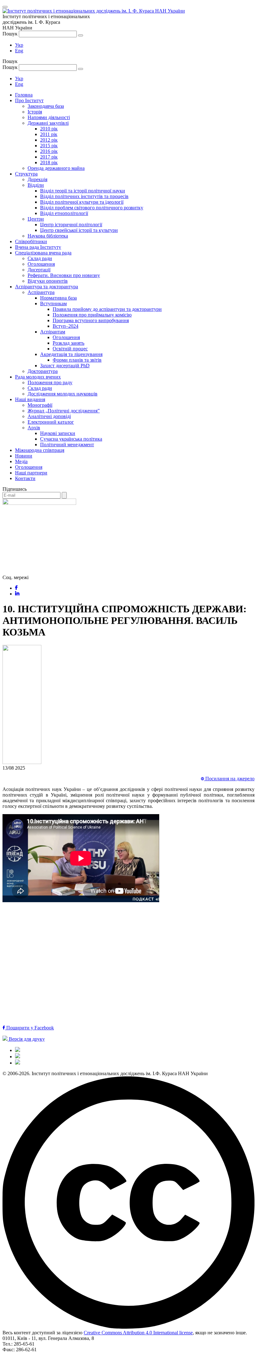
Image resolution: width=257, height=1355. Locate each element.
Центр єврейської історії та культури (79, 230)
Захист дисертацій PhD (65, 365)
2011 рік (48, 134)
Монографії (40, 405)
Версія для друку (26, 1039)
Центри (36, 219)
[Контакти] (17, 1062)
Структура (26, 173)
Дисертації (39, 269)
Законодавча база (46, 106)
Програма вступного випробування (91, 320)
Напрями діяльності (49, 117)
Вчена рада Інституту (38, 247)
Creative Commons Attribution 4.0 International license (138, 1332)
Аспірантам (52, 331)
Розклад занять (68, 343)
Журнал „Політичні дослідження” (64, 410)
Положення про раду (50, 382)
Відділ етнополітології (64, 213)
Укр (19, 45)
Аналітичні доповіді (49, 416)
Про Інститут (29, 100)
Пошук (10, 33)
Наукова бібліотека (48, 235)
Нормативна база (58, 298)
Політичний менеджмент (67, 444)
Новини (23, 455)
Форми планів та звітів (77, 360)
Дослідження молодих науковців (62, 393)
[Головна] (17, 1050)
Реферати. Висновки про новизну (64, 275)
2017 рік (49, 157)
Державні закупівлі (48, 123)
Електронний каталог (51, 422)
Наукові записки (57, 433)
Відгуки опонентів (48, 281)
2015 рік (49, 145)
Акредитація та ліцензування (71, 354)
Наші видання (30, 399)
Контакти (25, 478)
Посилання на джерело (229, 778)
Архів (34, 427)
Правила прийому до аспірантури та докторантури (107, 309)
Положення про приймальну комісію (92, 314)
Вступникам (53, 303)
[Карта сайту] (17, 1056)
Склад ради (40, 258)
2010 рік (49, 128)
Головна (24, 94)
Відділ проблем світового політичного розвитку (91, 207)
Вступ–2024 (65, 326)
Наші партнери (31, 472)
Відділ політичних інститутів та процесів (84, 196)
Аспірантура (41, 292)
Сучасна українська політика (71, 439)
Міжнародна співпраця (39, 450)
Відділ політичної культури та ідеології (81, 202)
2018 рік (49, 162)
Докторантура (43, 371)
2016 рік (49, 151)
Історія (35, 111)
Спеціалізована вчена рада (43, 252)
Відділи (36, 185)
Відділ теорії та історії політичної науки (82, 190)
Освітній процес (70, 348)
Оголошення (41, 264)
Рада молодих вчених (38, 376)
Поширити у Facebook (29, 1027)
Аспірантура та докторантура (46, 286)
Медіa (21, 461)
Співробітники (31, 241)
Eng (19, 50)
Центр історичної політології (71, 224)
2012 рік (49, 140)
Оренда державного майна (56, 168)
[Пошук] (80, 35)
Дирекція (37, 179)
